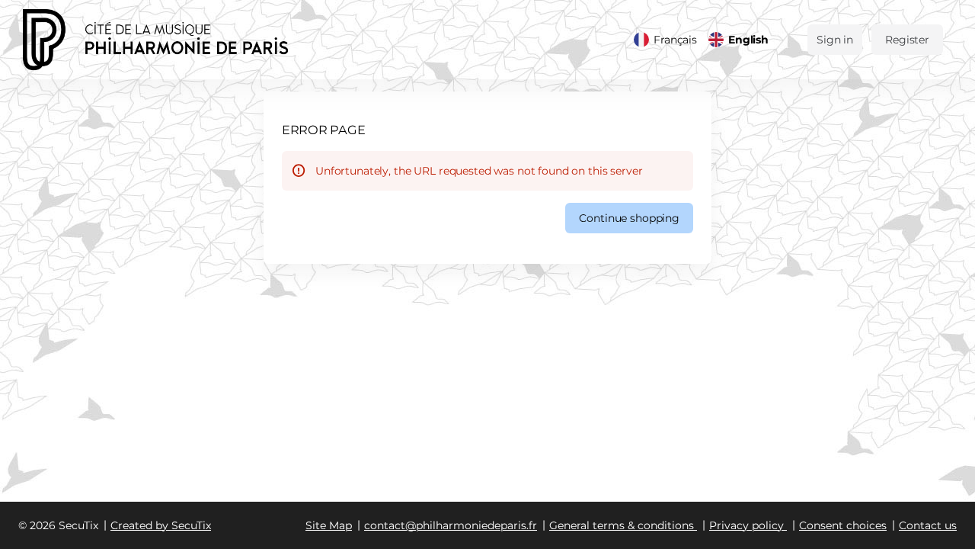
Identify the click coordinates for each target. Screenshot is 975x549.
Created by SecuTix (160, 525)
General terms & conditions (621, 525)
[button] (629, 218)
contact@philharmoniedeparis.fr (450, 525)
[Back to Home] (175, 39)
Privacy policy (746, 525)
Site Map (328, 525)
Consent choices (843, 525)
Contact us (928, 525)
